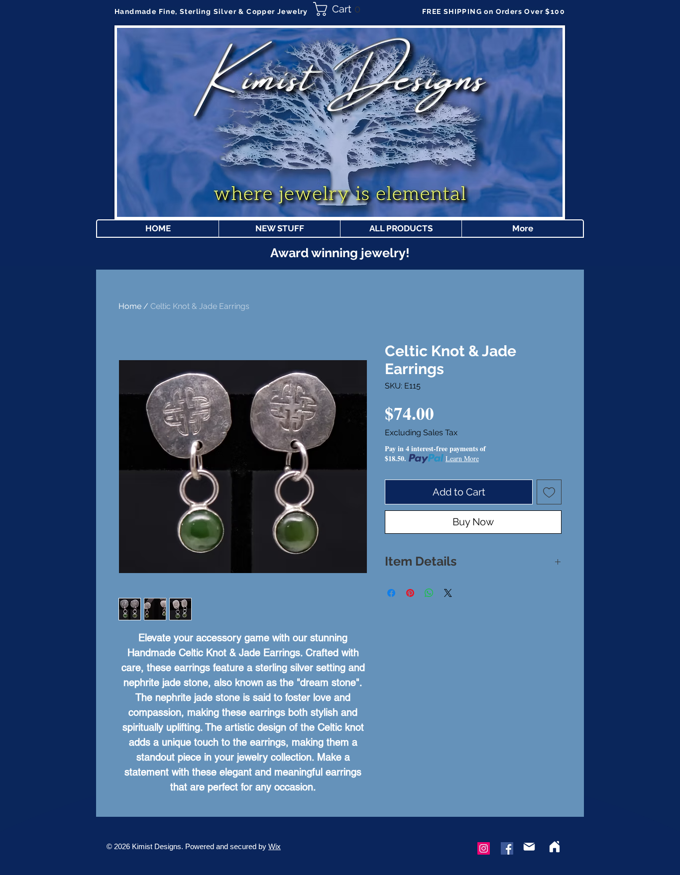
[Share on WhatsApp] (429, 593)
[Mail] (529, 846)
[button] (339, 9)
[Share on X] (448, 593)
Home (129, 306)
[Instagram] (483, 848)
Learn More (462, 458)
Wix (274, 846)
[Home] (554, 846)
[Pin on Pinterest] (410, 593)
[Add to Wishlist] (549, 492)
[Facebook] (507, 848)
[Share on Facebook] (391, 593)
